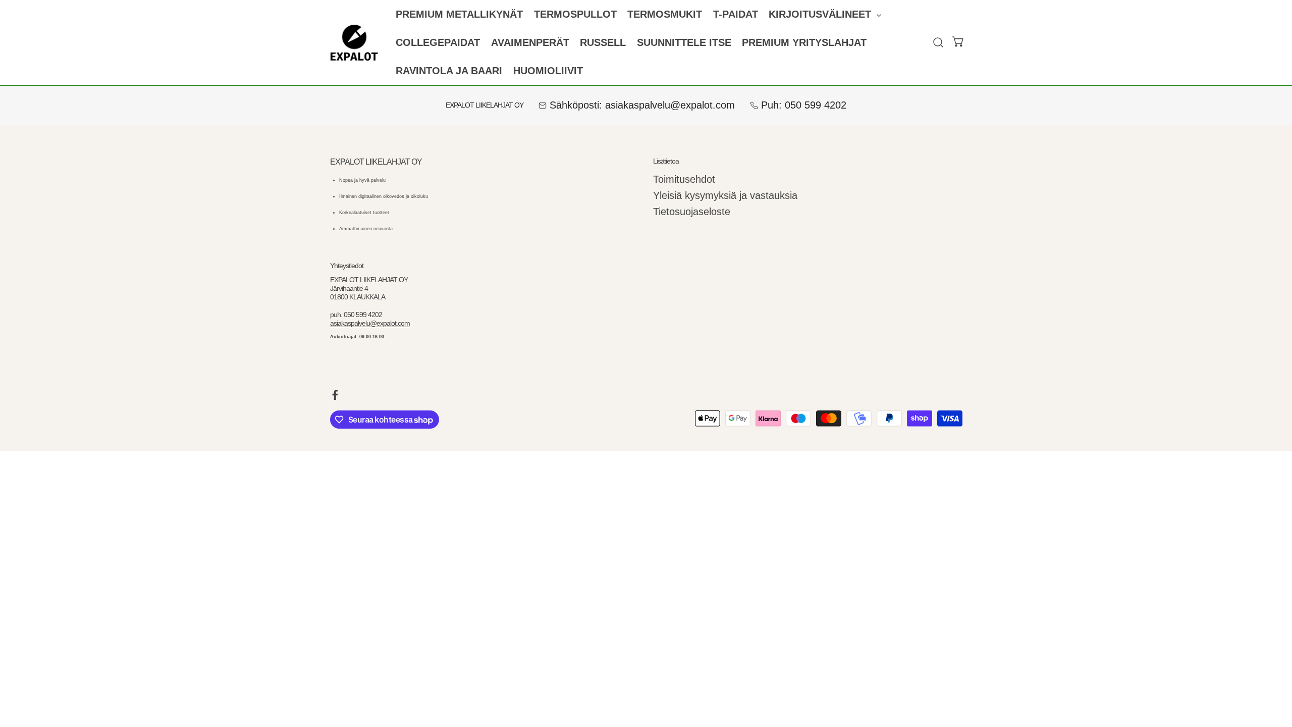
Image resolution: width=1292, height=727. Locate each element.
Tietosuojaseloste (691, 211)
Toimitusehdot (684, 179)
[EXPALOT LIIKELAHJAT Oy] (354, 43)
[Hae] (938, 43)
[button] (825, 15)
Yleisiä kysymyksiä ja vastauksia (725, 195)
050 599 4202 (815, 105)
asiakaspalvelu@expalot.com (670, 105)
